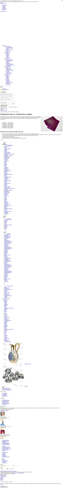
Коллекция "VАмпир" (8, 219)
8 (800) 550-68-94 (3, 471)
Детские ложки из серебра (6, 448)
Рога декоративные (7, 243)
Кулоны (5, 222)
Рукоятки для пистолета (10, 64)
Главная (1, 111)
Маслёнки (6, 171)
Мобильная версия (3, 474)
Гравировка (4, 455)
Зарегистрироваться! (4, 105)
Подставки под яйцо (7, 211)
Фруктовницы (6, 203)
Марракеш (8, 79)
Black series (8, 75)
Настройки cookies (21, 472)
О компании (4, 8)
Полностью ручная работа (8, 329)
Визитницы (8, 63)
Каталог (3, 45)
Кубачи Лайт (6, 319)
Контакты (4, 9)
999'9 (5, 306)
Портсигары (8, 61)
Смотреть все (8, 51)
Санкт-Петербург (3, 476)
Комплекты (8, 53)
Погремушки (8, 69)
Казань (1, 479)
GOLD (5, 316)
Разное (5, 165)
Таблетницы (6, 249)
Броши (5, 277)
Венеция (7, 80)
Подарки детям (4, 401)
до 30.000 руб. (4, 394)
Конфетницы (6, 156)
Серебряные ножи (7, 270)
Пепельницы (6, 245)
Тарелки (5, 146)
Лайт (5, 310)
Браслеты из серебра (5, 443)
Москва (1, 2)
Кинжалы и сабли (7, 242)
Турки (5, 161)
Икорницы (6, 173)
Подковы (5, 244)
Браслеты (7, 55)
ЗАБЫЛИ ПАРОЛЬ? (3, 110)
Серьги (5, 228)
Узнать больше (2, 486)
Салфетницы (6, 178)
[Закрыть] (62, 0)
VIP (3, 396)
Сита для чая (6, 195)
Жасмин (7, 77)
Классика (5, 308)
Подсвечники (6, 158)
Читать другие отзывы (4, 410)
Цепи (5, 223)
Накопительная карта (5, 456)
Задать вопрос (14, 471)
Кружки (5, 164)
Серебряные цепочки (5, 444)
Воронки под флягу (7, 248)
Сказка (5, 303)
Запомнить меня (4, 108)
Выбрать (11, 481)
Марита (5, 311)
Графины (5, 168)
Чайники (5, 160)
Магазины (4, 460)
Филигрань (6, 337)
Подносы (5, 159)
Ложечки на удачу (7, 254)
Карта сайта (15, 472)
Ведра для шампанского (8, 174)
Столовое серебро (7, 46)
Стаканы (5, 150)
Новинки (3, 450)
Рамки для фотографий (8, 247)
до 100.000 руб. (4, 395)
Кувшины (6, 154)
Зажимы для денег (7, 240)
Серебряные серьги (5, 442)
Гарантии (4, 7)
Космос (7, 76)
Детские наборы (9, 72)
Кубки (5, 172)
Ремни (7, 62)
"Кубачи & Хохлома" (7, 320)
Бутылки (5, 210)
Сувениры (6, 58)
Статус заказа (4, 5)
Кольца (7, 54)
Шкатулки (6, 252)
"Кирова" (6, 314)
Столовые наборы (9, 47)
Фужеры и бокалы (7, 152)
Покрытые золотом (5, 403)
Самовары (6, 169)
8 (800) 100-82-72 (3, 3)
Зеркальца (6, 251)
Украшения (6, 52)
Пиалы (5, 175)
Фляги (5, 162)
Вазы (5, 166)
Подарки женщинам (5, 400)
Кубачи (5, 307)
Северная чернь (7, 317)
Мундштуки (6, 235)
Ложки (7, 67)
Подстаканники (7, 157)
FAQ (3, 458)
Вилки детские (8, 68)
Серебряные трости (7, 234)
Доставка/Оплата (5, 452)
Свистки (5, 250)
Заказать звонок (3, 11)
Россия (5, 313)
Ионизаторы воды (9, 49)
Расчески (5, 256)
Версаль (7, 78)
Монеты (5, 255)
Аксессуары (6, 257)
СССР (5, 315)
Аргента (5, 318)
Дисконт (5, 179)
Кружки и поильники (10, 70)
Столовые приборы (9, 48)
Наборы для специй (7, 170)
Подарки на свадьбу (5, 402)
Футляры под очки (9, 60)
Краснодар (2, 478)
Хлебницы (6, 177)
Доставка (3, 6)
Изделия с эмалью (5, 449)
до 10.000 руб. (4, 393)
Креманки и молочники (8, 155)
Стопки (5, 163)
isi (4, 312)
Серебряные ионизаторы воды (9, 188)
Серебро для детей (7, 66)
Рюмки (7, 50)
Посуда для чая (6, 187)
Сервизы (5, 149)
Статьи (3, 459)
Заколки (5, 253)
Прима (5, 309)
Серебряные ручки (9, 59)
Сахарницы (6, 167)
